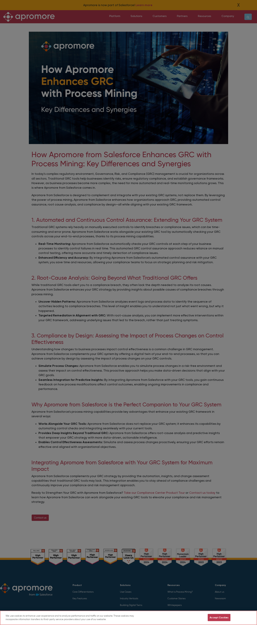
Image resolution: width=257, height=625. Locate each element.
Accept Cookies (219, 617)
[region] (128, 618)
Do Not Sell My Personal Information (184, 617)
